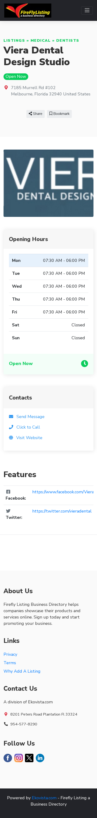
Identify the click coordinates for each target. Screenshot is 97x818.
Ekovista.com (44, 798)
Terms (10, 663)
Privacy (10, 654)
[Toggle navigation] (87, 10)
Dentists (67, 40)
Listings (14, 40)
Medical (41, 40)
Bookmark (60, 113)
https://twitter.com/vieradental (62, 511)
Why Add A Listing (22, 671)
